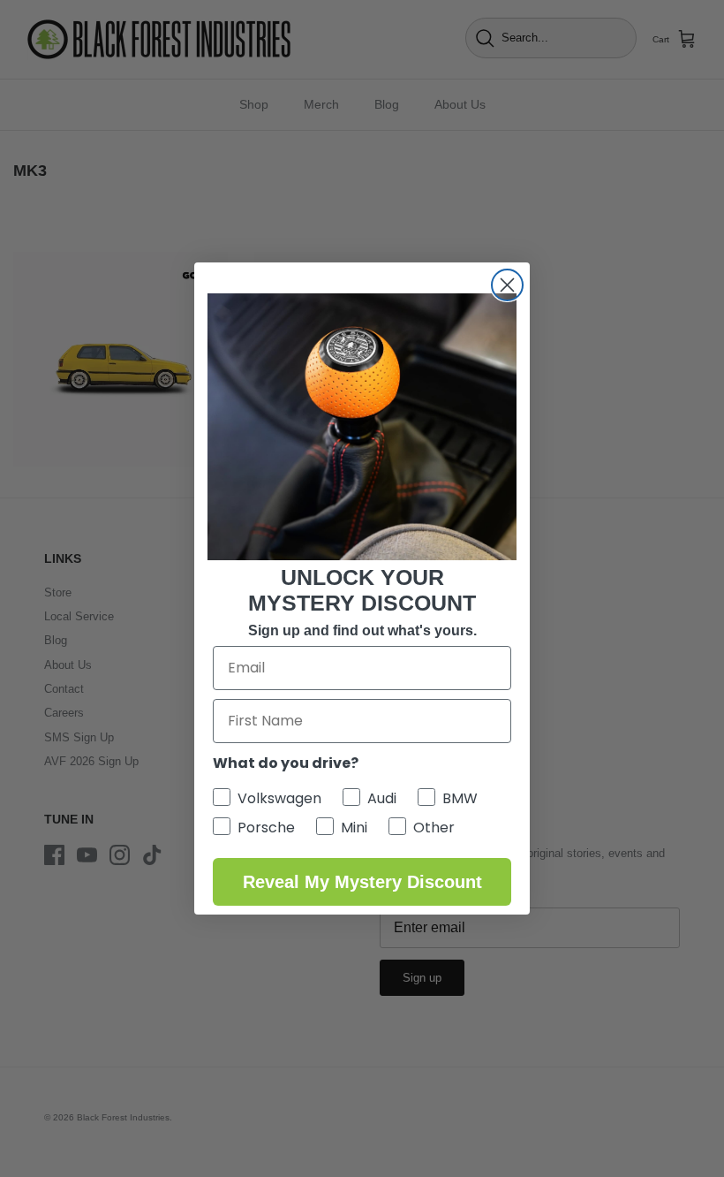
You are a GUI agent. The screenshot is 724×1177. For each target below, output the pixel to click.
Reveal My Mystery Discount (362, 882)
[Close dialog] (507, 285)
